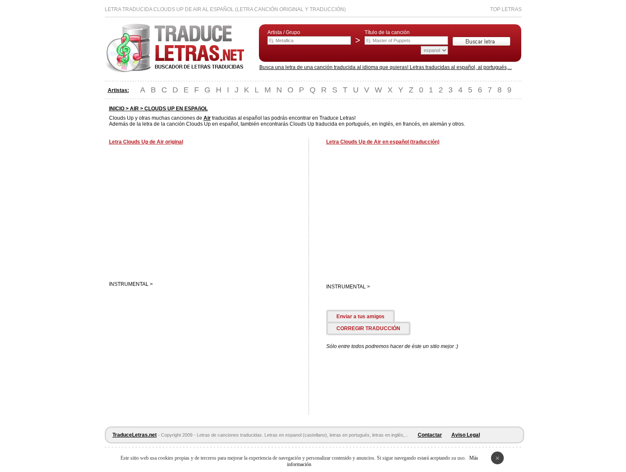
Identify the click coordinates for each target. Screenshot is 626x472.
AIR (134, 109)
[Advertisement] (180, 213)
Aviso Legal (465, 435)
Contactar (430, 435)
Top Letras (506, 9)
